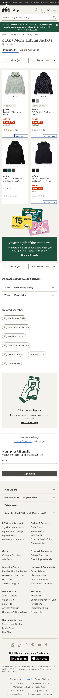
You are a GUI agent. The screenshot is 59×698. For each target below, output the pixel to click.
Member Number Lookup (15, 571)
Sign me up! (29, 473)
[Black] (5, 170)
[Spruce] (13, 170)
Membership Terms (15, 694)
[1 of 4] (13, 96)
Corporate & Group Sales (14, 612)
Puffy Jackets (39, 354)
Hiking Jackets (32, 35)
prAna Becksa (14, 363)
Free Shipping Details (41, 559)
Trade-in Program (10, 583)
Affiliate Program (10, 608)
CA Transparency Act (39, 690)
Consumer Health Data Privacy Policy (29, 687)
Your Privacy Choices (39, 679)
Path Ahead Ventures (41, 583)
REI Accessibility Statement (40, 694)
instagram (13, 645)
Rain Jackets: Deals (16, 318)
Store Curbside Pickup (42, 539)
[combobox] (29, 17)
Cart (48, 10)
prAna (4, 35)
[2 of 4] (14, 96)
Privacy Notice (16, 683)
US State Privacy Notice (38, 683)
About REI (36, 595)
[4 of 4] (17, 96)
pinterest (33, 645)
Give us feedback (22, 441)
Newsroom (36, 603)
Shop (16, 10)
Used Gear (7, 579)
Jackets (22, 35)
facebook (26, 645)
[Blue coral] (9, 170)
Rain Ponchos (14, 354)
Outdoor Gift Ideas (11, 555)
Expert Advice (38, 571)
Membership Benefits (13, 539)
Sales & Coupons (39, 555)
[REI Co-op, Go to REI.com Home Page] (6, 10)
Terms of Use (16, 679)
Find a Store (8, 628)
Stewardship (37, 612)
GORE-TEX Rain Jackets (18, 345)
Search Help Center (12, 624)
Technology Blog (39, 608)
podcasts (46, 645)
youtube (39, 645)
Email (4, 460)
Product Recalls (18, 690)
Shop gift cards (29, 255)
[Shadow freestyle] (33, 101)
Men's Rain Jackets (16, 336)
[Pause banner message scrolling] (56, 25)
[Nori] (37, 170)
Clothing (13, 35)
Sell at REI (7, 603)
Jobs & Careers (9, 595)
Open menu (54, 10)
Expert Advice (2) (29, 50)
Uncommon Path (39, 579)
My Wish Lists (9, 535)
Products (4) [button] (10, 50)
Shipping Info (38, 543)
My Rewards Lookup (12, 531)
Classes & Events (39, 575)
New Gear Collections (13, 575)
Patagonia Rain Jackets (18, 327)
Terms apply (40, 250)
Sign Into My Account (13, 527)
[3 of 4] (16, 96)
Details (40, 455)
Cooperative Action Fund (43, 599)
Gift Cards (7, 559)
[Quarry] (37, 101)
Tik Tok (19, 645)
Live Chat (7, 632)
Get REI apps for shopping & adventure (29, 653)
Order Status (37, 527)
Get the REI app (29, 422)
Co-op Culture (9, 599)
